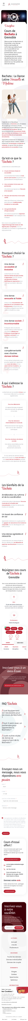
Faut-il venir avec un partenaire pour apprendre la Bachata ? (12, 726)
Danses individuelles (14, 960)
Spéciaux (14, 980)
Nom (3, 784)
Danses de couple (14, 962)
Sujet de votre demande (9, 798)
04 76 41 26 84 (11, 869)
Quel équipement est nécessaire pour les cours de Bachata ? (11, 714)
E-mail (4, 791)
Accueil (14, 942)
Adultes (19, 632)
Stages (14, 972)
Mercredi (20, 643)
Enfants (14, 628)
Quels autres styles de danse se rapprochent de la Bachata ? (11, 739)
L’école (14, 945)
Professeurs (14, 947)
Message (4, 806)
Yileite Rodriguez (14, 623)
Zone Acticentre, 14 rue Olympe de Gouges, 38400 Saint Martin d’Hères (14, 874)
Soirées (14, 974)
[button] (14, 17)
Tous (7, 628)
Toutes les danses (14, 957)
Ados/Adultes (10, 632)
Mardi (8, 642)
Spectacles (14, 977)
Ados (20, 628)
